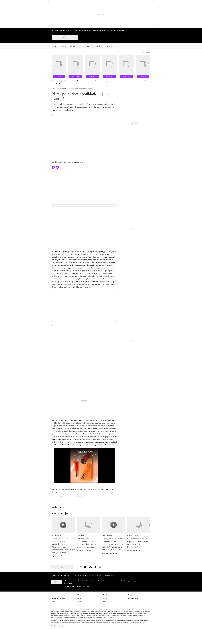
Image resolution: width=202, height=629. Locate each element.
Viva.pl (53, 601)
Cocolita (79, 601)
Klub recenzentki (57, 535)
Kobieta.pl (80, 595)
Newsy (81, 30)
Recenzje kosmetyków (58, 30)
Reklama (66, 575)
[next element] (149, 70)
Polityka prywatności (86, 575)
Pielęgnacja (80, 535)
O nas (74, 575)
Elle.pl (52, 595)
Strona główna (55, 88)
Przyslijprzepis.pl (133, 598)
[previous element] (52, 70)
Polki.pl (105, 598)
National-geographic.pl (58, 598)
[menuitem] (54, 46)
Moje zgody (108, 575)
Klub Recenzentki (72, 30)
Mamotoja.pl (106, 595)
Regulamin (56, 575)
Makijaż (64, 88)
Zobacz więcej (145, 52)
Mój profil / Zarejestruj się (118, 30)
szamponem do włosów (106, 423)
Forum (99, 575)
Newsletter (87, 30)
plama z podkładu (74, 497)
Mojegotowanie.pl (133, 595)
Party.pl (79, 598)
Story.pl (105, 601)
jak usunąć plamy (59, 497)
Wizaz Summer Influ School (101, 30)
